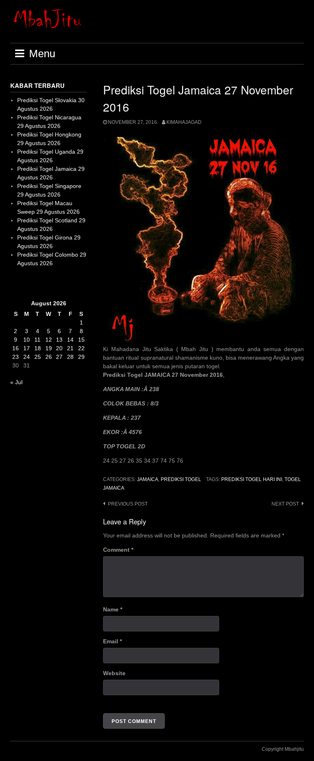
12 (48, 339)
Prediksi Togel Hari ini (251, 479)
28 (70, 357)
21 (70, 348)
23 (15, 357)
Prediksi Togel (181, 479)
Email (112, 641)
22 (81, 348)
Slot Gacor (24, 283)
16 (15, 348)
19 (48, 348)
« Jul (16, 382)
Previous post (128, 504)
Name (112, 609)
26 (48, 357)
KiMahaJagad (184, 122)
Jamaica (147, 479)
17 (26, 348)
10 (26, 339)
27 (59, 357)
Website (114, 673)
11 (37, 339)
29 (81, 357)
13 (59, 339)
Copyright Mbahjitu (283, 749)
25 (37, 357)
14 (70, 339)
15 (81, 339)
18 (37, 348)
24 (26, 357)
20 (59, 348)
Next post (285, 504)
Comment (118, 549)
